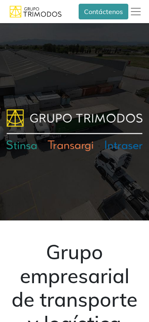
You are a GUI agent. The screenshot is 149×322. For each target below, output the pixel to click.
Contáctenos (103, 11)
